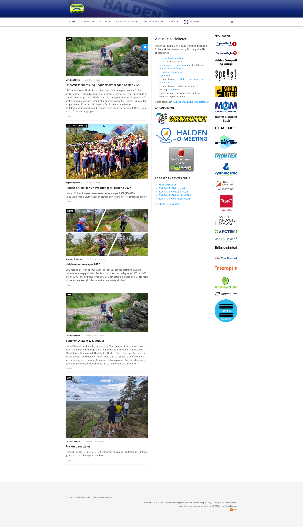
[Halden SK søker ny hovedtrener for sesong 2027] (107, 151)
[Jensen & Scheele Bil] (226, 118)
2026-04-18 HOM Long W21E (173, 188)
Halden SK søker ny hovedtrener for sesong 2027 (98, 187)
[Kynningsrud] (226, 169)
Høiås (172, 21)
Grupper (86, 21)
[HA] (226, 247)
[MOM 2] (226, 142)
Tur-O (162, 61)
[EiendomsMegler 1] (226, 52)
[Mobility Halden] (226, 239)
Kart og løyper (125, 21)
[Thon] (226, 202)
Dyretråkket (165, 75)
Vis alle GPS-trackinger (167, 204)
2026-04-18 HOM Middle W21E (174, 198)
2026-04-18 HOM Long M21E (173, 191)
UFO (69, 39)
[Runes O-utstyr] (226, 185)
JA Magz (208, 502)
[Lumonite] (226, 128)
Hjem (72, 21)
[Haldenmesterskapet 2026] (107, 232)
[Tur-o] (181, 159)
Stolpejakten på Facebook (172, 65)
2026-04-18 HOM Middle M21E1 (175, 195)
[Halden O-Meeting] (181, 135)
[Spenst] (226, 75)
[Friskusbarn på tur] (107, 407)
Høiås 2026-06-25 (167, 184)
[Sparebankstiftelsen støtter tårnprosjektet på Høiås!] (226, 292)
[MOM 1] (226, 106)
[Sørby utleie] (226, 91)
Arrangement (152, 21)
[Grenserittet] (181, 118)
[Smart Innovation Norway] (226, 220)
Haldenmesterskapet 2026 (83, 264)
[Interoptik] (226, 268)
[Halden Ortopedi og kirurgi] (226, 62)
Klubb (104, 21)
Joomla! (182, 506)
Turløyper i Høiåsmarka (171, 72)
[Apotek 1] (226, 231)
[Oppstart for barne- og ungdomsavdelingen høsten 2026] (107, 56)
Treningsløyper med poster (173, 58)
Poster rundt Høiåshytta (171, 68)
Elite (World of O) (77, 126)
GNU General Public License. (224, 506)
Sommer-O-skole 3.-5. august (85, 340)
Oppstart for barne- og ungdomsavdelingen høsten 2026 (103, 85)
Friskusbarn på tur (78, 446)
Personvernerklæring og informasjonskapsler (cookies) (89, 497)
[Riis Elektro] (226, 257)
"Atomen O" (176, 89)
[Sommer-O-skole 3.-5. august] (107, 312)
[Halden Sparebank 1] (226, 44)
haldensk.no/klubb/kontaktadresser (190, 102)
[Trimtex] (226, 156)
